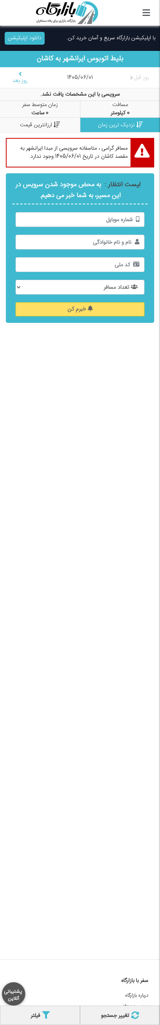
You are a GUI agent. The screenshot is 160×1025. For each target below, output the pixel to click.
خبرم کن (78, 309)
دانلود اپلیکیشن (25, 38)
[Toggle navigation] (146, 12)
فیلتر (36, 1015)
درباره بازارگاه (136, 996)
